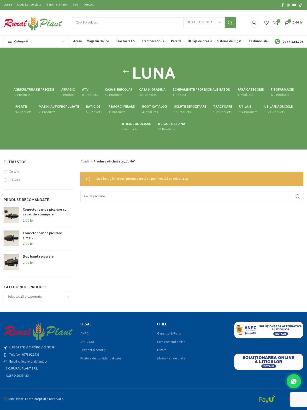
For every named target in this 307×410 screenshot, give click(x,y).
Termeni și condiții (93, 350)
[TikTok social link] (300, 5)
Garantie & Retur (169, 333)
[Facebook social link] (282, 5)
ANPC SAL (87, 342)
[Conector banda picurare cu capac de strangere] (11, 215)
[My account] (254, 23)
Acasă (84, 161)
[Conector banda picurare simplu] (11, 239)
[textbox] (24, 297)
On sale (14, 171)
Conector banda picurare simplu (42, 235)
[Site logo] (33, 22)
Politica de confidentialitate (100, 358)
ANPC (84, 333)
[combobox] (38, 297)
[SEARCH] (230, 22)
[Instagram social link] (288, 5)
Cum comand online (171, 342)
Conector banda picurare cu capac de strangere (44, 211)
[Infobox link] (288, 41)
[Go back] (126, 72)
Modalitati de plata (171, 358)
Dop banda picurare (38, 256)
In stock (14, 180)
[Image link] (38, 331)
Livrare (161, 350)
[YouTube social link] (294, 5)
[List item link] (38, 355)
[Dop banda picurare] (11, 262)
